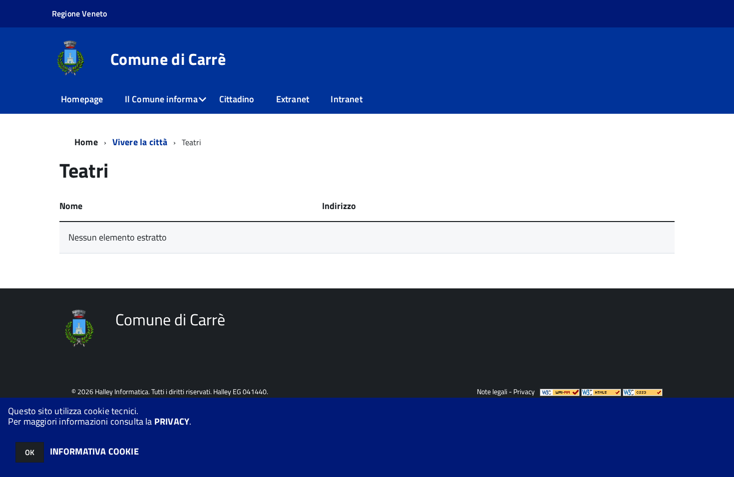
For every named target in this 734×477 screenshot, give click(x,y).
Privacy (524, 391)
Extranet (292, 99)
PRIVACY (171, 421)
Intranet (346, 99)
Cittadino (237, 99)
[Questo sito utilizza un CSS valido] (643, 391)
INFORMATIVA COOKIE (94, 451)
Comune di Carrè (168, 59)
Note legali (492, 391)
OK (29, 452)
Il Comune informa (161, 99)
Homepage (82, 99)
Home (86, 142)
